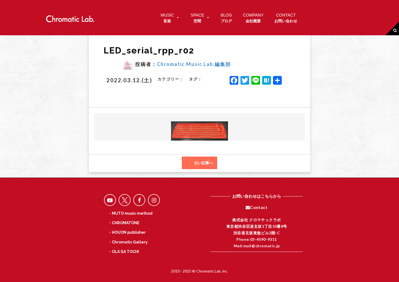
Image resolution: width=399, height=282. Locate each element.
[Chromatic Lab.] (70, 17)
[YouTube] (110, 200)
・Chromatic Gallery (128, 242)
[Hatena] (266, 81)
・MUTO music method (130, 213)
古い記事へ (203, 163)
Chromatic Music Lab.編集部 (194, 64)
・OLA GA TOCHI (123, 251)
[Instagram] (154, 200)
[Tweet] (125, 200)
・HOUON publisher (127, 232)
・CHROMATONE (124, 223)
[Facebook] (234, 81)
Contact (258, 207)
